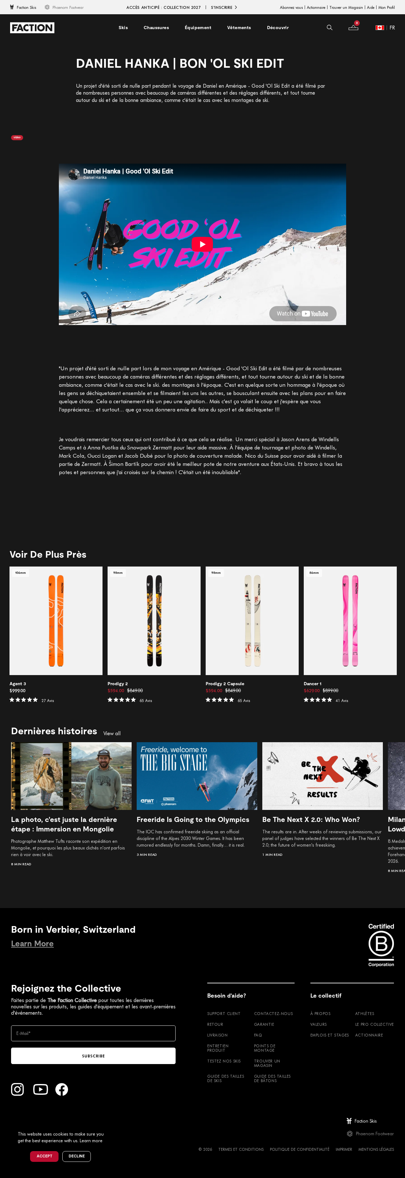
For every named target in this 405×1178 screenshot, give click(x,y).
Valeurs (318, 1024)
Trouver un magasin (267, 1063)
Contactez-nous (273, 1013)
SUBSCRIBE (93, 1055)
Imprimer (344, 1149)
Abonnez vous (291, 7)
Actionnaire (316, 7)
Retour (215, 1024)
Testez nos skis (224, 1061)
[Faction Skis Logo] (32, 27)
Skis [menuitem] (123, 27)
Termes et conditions (241, 1149)
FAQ (258, 1035)
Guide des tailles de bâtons (272, 1078)
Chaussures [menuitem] (156, 27)
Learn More (32, 943)
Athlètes (364, 1013)
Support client (223, 1013)
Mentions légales (376, 1149)
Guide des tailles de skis (225, 1078)
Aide (370, 7)
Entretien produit (217, 1047)
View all (112, 733)
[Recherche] (329, 27)
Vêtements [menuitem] (239, 27)
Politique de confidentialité (299, 1149)
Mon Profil (386, 7)
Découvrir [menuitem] (278, 27)
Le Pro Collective (374, 1024)
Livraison (217, 1035)
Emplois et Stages (329, 1035)
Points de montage (264, 1047)
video (17, 137)
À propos (320, 1013)
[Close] (111, 1123)
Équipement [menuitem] (198, 27)
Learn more (91, 1140)
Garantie (264, 1024)
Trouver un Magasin (346, 7)
